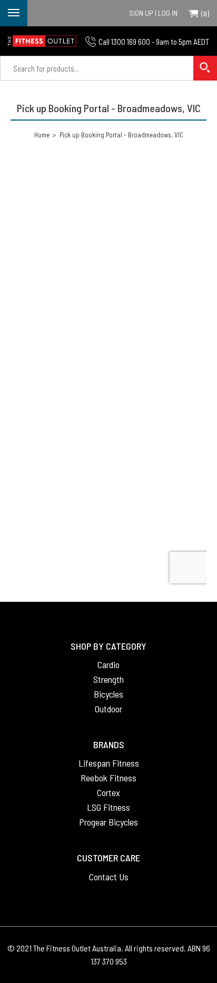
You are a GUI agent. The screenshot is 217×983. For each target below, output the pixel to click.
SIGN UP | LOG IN (153, 12)
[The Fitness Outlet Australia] (42, 41)
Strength (108, 679)
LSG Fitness (108, 807)
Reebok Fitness (108, 777)
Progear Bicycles (108, 822)
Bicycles (108, 694)
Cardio (108, 664)
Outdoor (108, 708)
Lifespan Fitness (108, 763)
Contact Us (109, 876)
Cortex (108, 792)
